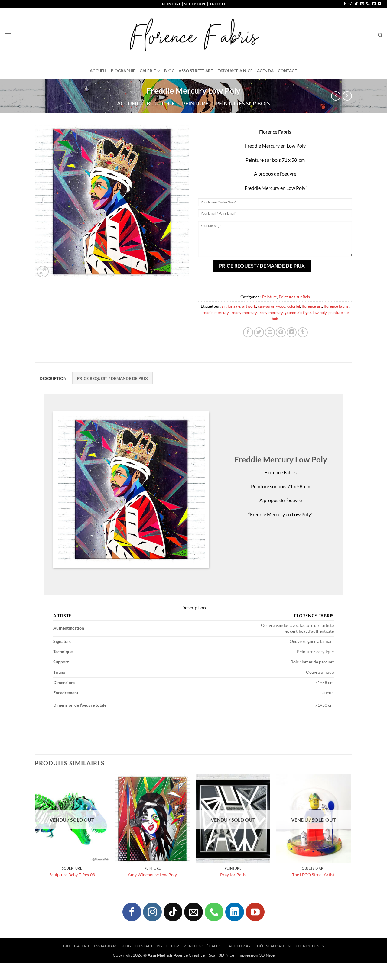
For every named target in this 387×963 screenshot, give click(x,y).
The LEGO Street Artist (313, 874)
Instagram (105, 946)
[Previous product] (347, 96)
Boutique (161, 103)
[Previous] (35, 831)
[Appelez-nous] (368, 4)
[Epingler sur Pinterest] (281, 332)
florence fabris (336, 306)
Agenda (265, 70)
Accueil (98, 70)
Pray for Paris (233, 874)
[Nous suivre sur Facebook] (344, 4)
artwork (249, 306)
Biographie (123, 70)
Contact (287, 70)
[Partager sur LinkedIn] (292, 332)
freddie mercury (215, 312)
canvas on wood (271, 306)
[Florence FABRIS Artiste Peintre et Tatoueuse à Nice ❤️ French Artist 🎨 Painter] (193, 35)
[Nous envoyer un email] (362, 4)
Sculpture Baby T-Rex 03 (72, 874)
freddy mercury (243, 312)
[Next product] (335, 96)
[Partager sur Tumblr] (303, 332)
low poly (320, 312)
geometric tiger (298, 312)
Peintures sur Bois (243, 103)
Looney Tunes (309, 946)
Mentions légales (202, 946)
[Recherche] (380, 35)
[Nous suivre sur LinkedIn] (374, 4)
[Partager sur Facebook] (248, 332)
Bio (66, 946)
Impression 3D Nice (256, 955)
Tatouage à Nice (235, 70)
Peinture (195, 103)
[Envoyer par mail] (270, 332)
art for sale (231, 306)
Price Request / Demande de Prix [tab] (112, 378)
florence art (312, 306)
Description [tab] (53, 378)
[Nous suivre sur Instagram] (350, 4)
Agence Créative (189, 955)
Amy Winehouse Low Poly (152, 874)
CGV (175, 946)
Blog (169, 70)
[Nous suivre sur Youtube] (379, 4)
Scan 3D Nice (221, 955)
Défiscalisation (274, 946)
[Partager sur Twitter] (259, 332)
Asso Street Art (196, 70)
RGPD (162, 946)
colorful (293, 306)
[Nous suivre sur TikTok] (356, 4)
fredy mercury (271, 312)
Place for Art (238, 946)
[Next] (350, 831)
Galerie (148, 70)
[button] (8, 35)
